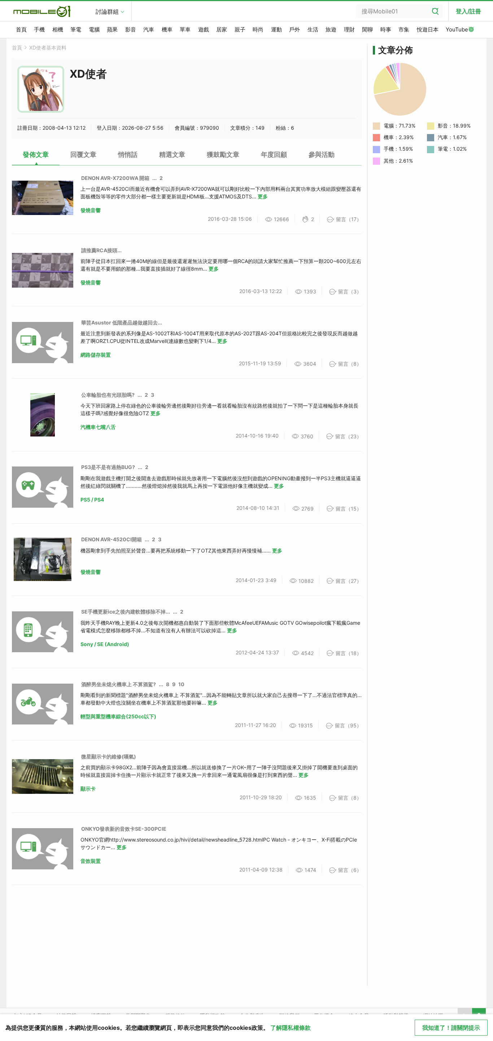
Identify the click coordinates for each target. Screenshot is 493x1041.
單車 (185, 29)
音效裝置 (90, 861)
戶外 (294, 29)
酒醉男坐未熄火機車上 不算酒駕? (118, 684)
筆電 (75, 29)
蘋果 (112, 29)
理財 (349, 29)
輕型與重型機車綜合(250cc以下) (118, 716)
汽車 (148, 29)
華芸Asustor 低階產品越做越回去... (121, 322)
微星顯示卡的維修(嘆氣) (108, 756)
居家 (221, 29)
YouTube (457, 29)
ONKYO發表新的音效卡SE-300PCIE (123, 829)
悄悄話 (128, 154)
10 (181, 684)
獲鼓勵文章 (223, 154)
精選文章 (172, 154)
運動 (276, 29)
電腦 (94, 29)
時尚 (258, 29)
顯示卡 (88, 789)
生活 (312, 29)
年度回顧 (274, 154)
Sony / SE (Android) (104, 644)
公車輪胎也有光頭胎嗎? (108, 395)
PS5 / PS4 (92, 499)
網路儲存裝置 (95, 355)
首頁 (21, 29)
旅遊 (331, 29)
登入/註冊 (468, 11)
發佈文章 (36, 154)
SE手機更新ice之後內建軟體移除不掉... (125, 611)
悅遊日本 (428, 29)
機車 (167, 29)
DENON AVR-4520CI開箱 (111, 539)
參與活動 (322, 154)
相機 (57, 29)
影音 (130, 29)
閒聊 (367, 29)
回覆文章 (83, 154)
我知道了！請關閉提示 (451, 1027)
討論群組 (107, 11)
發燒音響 (90, 210)
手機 (39, 29)
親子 (240, 29)
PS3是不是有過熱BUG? (108, 467)
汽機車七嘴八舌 (98, 427)
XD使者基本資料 (47, 47)
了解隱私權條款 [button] (290, 1027)
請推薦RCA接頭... (101, 250)
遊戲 (203, 29)
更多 (263, 196)
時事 (385, 29)
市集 (403, 29)
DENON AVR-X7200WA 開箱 (115, 178)
